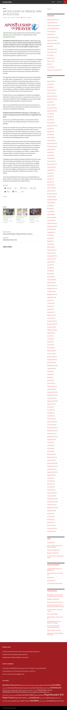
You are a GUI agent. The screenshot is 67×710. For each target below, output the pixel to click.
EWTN (27, 690)
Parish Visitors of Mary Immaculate (9, 695)
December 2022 (51, 143)
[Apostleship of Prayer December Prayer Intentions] (9, 211)
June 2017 (49, 303)
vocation (34, 700)
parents (48, 692)
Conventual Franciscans (15, 688)
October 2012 (50, 469)
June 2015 (49, 374)
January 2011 (50, 531)
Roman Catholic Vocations (54, 630)
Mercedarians (23, 692)
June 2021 (49, 176)
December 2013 (51, 427)
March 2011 (50, 525)
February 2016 (51, 350)
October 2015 (50, 362)
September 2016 (51, 330)
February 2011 (51, 528)
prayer (28, 697)
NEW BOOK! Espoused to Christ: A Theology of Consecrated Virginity (28, 668)
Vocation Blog (7, 2)
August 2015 (50, 368)
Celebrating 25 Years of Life (10, 239)
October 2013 (50, 433)
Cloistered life (50, 22)
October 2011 (50, 504)
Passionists (21, 695)
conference (4, 688)
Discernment (50, 31)
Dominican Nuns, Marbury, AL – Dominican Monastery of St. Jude (55, 605)
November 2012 (51, 466)
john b (4, 674)
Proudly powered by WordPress (9, 708)
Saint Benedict (42, 698)
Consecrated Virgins (52, 28)
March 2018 (50, 276)
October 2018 (50, 259)
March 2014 (50, 418)
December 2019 (51, 223)
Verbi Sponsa (50, 577)
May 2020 (49, 208)
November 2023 (51, 125)
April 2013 (50, 451)
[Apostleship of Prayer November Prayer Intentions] (35, 211)
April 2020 (50, 211)
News (4, 8)
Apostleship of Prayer (9, 37)
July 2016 (49, 336)
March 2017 (50, 312)
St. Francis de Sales (6, 701)
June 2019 (49, 238)
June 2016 (49, 339)
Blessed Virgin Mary (52, 19)
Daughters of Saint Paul (53, 599)
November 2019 (51, 226)
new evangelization (33, 692)
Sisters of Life (58, 698)
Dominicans (55, 687)
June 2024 (49, 113)
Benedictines (16, 685)
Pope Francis (8, 697)
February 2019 (51, 250)
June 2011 (49, 516)
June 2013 (49, 445)
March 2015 (50, 383)
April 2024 (50, 119)
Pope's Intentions (39, 695)
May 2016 (49, 341)
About (53, 1)
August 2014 (50, 404)
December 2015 (51, 356)
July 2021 (49, 173)
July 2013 (49, 442)
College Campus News (53, 25)
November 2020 (51, 193)
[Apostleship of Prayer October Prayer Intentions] (22, 211)
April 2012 (50, 487)
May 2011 (49, 519)
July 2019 (49, 235)
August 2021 (50, 170)
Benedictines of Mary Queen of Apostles (30, 685)
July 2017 (49, 300)
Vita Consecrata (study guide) (54, 583)
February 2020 (51, 217)
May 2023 (49, 131)
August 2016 (50, 333)
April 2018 (50, 273)
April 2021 (50, 182)
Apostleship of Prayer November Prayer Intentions (35, 217)
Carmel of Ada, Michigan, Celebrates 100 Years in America (17, 233)
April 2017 (50, 309)
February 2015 (51, 386)
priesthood (34, 697)
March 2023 (50, 137)
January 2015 (50, 389)
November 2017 (51, 288)
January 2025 (50, 105)
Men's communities (52, 43)
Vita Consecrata (51, 580)
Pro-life (49, 55)
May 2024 (49, 116)
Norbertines (43, 692)
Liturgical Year (50, 40)
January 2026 (50, 93)
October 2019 (50, 229)
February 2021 (51, 188)
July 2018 (49, 265)
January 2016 (50, 353)
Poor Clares (29, 695)
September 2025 (51, 99)
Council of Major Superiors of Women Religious (54, 546)
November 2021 (51, 164)
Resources (49, 61)
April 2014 (50, 416)
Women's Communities (53, 70)
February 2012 (51, 493)
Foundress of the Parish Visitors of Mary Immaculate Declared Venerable (20, 651)
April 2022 (50, 155)
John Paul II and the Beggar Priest (15, 674)
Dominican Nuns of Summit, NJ (55, 602)
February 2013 (51, 457)
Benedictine (7, 685)
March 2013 (50, 454)
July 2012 (49, 478)
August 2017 (50, 297)
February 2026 (51, 90)
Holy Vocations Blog (52, 614)
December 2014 (51, 392)
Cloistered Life (51, 542)
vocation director (42, 701)
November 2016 (51, 324)
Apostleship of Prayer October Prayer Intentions (21, 217)
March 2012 (50, 490)
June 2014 (49, 410)
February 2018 (51, 279)
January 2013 (50, 460)
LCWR (48, 690)
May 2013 (49, 448)
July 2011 (49, 513)
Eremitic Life (50, 34)
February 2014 (51, 421)
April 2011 (50, 522)
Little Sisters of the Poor (10, 692)
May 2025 (49, 102)
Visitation (27, 701)
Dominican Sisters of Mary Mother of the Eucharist (14, 690)
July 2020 (49, 205)
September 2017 (51, 294)
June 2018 (49, 267)
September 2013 (51, 436)
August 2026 (50, 81)
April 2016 (50, 344)
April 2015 (50, 380)
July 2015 (49, 371)
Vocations (49, 67)
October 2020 (50, 196)
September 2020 (51, 199)
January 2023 (50, 140)
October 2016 (50, 327)
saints (48, 698)
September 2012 (51, 472)
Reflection (49, 58)
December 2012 (51, 463)
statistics (14, 701)
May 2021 (49, 179)
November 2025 (51, 96)
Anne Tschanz (16, 17)
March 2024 (50, 122)
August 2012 (50, 475)
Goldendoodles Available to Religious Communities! (15, 657)
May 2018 (49, 270)
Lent (51, 690)
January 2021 (50, 190)
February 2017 (51, 315)
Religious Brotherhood (53, 553)
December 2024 (51, 108)
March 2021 (50, 185)
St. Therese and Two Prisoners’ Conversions (24, 671)
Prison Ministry (51, 52)
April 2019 (50, 244)
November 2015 (51, 359)
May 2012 (49, 484)
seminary (52, 698)
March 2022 (50, 158)
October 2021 (50, 167)
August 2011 (50, 510)
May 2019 (49, 241)
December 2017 (51, 285)
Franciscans (42, 690)
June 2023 (49, 128)
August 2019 (50, 232)
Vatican (18, 701)
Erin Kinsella (5, 668)
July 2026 (49, 84)
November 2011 (51, 501)
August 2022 (50, 149)
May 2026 (49, 87)
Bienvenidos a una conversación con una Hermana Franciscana (55, 595)
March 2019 (50, 247)
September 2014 (51, 401)
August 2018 (50, 262)
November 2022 (51, 146)
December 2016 (51, 321)
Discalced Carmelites (28, 688)
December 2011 (51, 498)
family (30, 690)
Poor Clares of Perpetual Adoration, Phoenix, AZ (53, 626)
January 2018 (50, 282)
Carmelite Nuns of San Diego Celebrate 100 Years (15, 654)
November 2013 (51, 430)
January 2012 (50, 495)
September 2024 (51, 111)
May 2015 (49, 377)
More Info (59, 1)
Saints (48, 64)
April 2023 (50, 134)
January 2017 (50, 318)
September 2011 (51, 507)
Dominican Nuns (46, 688)
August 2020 (50, 202)
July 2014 (49, 407)
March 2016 (50, 347)
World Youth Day (59, 701)
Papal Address (50, 49)
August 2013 (50, 439)
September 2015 (51, 365)
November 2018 (51, 256)
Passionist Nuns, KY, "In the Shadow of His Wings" (54, 622)
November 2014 (51, 395)
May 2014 (49, 413)
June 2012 (49, 481)
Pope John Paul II (20, 698)
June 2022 (49, 152)
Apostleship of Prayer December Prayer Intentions (8, 217)
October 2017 (50, 291)
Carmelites (56, 685)
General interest (51, 37)
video (22, 701)
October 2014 (50, 398)
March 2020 (50, 214)
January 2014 (50, 424)
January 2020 (50, 220)
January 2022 (50, 161)
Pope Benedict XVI (54, 694)
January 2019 (50, 253)
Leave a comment (26, 17)
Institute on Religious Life (53, 550)
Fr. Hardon (35, 690)
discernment (38, 688)
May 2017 (49, 306)
